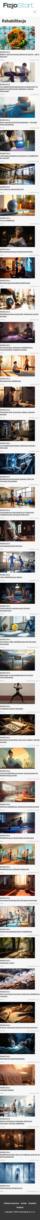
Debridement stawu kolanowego (12, 1059)
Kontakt (24, 1203)
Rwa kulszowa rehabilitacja (10, 381)
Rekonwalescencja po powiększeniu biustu (16, 252)
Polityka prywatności (11, 1203)
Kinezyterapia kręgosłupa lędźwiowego (15, 283)
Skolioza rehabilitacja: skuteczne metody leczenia (19, 807)
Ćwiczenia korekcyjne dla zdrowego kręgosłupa (18, 900)
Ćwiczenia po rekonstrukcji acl (12, 189)
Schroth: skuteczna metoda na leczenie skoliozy (18, 1028)
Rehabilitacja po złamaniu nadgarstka (14, 869)
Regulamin (32, 1203)
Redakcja (20, 1207)
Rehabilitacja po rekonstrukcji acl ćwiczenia (17, 838)
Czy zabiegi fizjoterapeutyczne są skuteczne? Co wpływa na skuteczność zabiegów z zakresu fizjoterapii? (19, 89)
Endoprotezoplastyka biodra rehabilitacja (16, 932)
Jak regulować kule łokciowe (11, 546)
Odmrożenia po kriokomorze (11, 1188)
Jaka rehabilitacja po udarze (11, 577)
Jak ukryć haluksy (7, 1090)
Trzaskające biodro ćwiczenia (11, 709)
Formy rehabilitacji (7, 220)
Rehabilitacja (5, 52)
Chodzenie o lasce (7, 963)
